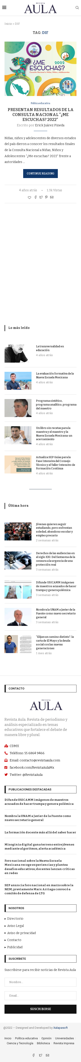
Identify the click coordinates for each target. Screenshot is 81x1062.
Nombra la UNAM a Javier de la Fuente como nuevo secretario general (56, 613)
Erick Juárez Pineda (49, 125)
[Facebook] (33, 1056)
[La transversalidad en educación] (18, 354)
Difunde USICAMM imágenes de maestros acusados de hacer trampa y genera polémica (56, 586)
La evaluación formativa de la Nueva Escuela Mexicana (55, 375)
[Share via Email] (51, 198)
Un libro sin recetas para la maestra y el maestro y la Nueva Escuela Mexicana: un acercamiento (54, 433)
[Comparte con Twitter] (41, 198)
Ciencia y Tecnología (20, 1043)
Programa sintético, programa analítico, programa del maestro (56, 404)
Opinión (46, 1038)
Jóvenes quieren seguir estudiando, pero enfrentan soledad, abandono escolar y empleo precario (54, 530)
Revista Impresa (64, 1043)
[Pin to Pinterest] (46, 198)
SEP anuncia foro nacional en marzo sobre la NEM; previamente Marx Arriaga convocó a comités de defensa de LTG (38, 889)
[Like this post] (29, 198)
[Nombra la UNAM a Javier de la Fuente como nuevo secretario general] (18, 617)
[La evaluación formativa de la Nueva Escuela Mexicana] (18, 381)
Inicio (8, 23)
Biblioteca (43, 1043)
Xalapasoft (60, 1027)
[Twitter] (40, 1056)
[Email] (47, 1056)
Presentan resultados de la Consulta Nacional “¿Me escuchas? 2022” (41, 114)
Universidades (64, 1038)
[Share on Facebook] (35, 198)
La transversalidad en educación (50, 348)
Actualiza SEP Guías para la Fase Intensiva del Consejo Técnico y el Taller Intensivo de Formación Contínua (55, 463)
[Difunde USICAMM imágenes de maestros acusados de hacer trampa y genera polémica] (18, 590)
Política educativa (40, 103)
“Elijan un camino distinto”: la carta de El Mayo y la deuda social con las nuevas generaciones (55, 642)
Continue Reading (40, 173)
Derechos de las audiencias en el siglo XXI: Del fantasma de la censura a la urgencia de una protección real (55, 559)
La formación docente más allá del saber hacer (40, 832)
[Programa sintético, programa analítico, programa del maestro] (18, 408)
